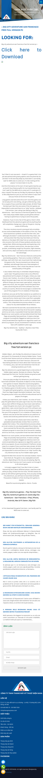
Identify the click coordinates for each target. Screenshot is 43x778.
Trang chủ (17, 12)
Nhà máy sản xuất (6, 733)
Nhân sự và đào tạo (6, 730)
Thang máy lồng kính (7, 747)
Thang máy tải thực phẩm (8, 753)
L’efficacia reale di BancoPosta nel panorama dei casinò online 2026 (21, 577)
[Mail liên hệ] (3, 772)
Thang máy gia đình (6, 741)
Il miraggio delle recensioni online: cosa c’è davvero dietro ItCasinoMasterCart (21, 611)
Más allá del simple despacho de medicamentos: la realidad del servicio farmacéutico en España (21, 560)
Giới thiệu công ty (6, 718)
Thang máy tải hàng (6, 750)
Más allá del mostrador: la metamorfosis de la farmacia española (21, 543)
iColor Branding (6, 772)
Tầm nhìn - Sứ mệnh (6, 724)
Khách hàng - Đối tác (7, 727)
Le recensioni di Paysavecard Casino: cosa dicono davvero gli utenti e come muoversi (21, 594)
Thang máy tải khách (7, 744)
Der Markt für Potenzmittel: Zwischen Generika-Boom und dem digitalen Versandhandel (21, 526)
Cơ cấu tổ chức (5, 721)
